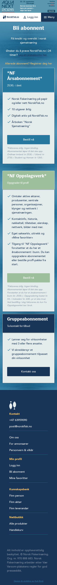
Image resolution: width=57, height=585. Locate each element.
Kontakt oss (28, 371)
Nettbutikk (16, 517)
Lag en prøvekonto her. (32, 55)
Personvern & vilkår (21, 450)
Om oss (14, 437)
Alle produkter (18, 523)
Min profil (15, 459)
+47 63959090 (18, 420)
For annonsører (18, 443)
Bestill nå (28, 139)
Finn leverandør (19, 508)
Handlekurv (16, 530)
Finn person (16, 495)
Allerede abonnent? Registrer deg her (28, 63)
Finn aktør (15, 502)
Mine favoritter (18, 478)
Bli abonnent (17, 471)
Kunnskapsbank (19, 489)
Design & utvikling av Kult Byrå (28, 581)
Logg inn (14, 465)
